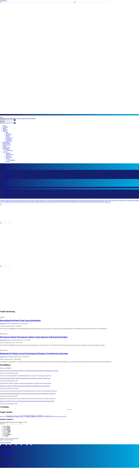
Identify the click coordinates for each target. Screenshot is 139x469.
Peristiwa (5, 127)
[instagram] (12, 118)
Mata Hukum (7, 145)
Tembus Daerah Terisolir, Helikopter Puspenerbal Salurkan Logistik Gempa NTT (23, 200)
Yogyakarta (9, 140)
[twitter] (7, 118)
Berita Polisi (3, 416)
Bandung (8, 134)
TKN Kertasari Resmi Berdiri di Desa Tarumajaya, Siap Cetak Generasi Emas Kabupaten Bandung (27, 393)
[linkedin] (33, 118)
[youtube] (18, 118)
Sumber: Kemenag (5, 442)
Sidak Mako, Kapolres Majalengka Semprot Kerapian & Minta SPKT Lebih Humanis (28, 202)
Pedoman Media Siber (7, 462)
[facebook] (2, 118)
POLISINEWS (48, 416)
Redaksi (8, 153)
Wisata (8, 161)
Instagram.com (7, 451)
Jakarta (8, 135)
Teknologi (9, 157)
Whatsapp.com (7, 452)
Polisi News (33, 416)
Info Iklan (5, 464)
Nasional (5, 129)
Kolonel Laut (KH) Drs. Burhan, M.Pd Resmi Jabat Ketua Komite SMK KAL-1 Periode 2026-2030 (27, 401)
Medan (8, 136)
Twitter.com (6, 455)
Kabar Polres (6, 143)
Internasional (9, 154)
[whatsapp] (23, 118)
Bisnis (4, 128)
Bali (7, 132)
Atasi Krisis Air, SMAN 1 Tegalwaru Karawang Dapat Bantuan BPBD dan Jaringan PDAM (25, 386)
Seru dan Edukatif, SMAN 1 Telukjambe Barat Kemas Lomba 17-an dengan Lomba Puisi (25, 378)
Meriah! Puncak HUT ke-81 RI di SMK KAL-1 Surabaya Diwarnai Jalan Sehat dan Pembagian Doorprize (82, 202)
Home (4, 125)
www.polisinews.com (60, 416)
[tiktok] (28, 118)
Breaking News (15, 416)
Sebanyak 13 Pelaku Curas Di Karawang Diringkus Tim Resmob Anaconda (34, 353)
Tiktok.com (6, 454)
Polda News (6, 142)
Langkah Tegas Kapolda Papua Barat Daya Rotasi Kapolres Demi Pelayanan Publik (70, 200)
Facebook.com (7, 450)
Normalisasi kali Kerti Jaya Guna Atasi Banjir (20, 320)
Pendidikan (6, 149)
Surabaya (8, 139)
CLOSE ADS (3, 0)
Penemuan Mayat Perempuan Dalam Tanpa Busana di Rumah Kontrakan (34, 337)
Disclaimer (5, 463)
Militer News (6, 147)
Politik (5, 146)
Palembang (9, 138)
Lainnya (5, 152)
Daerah (5, 131)
